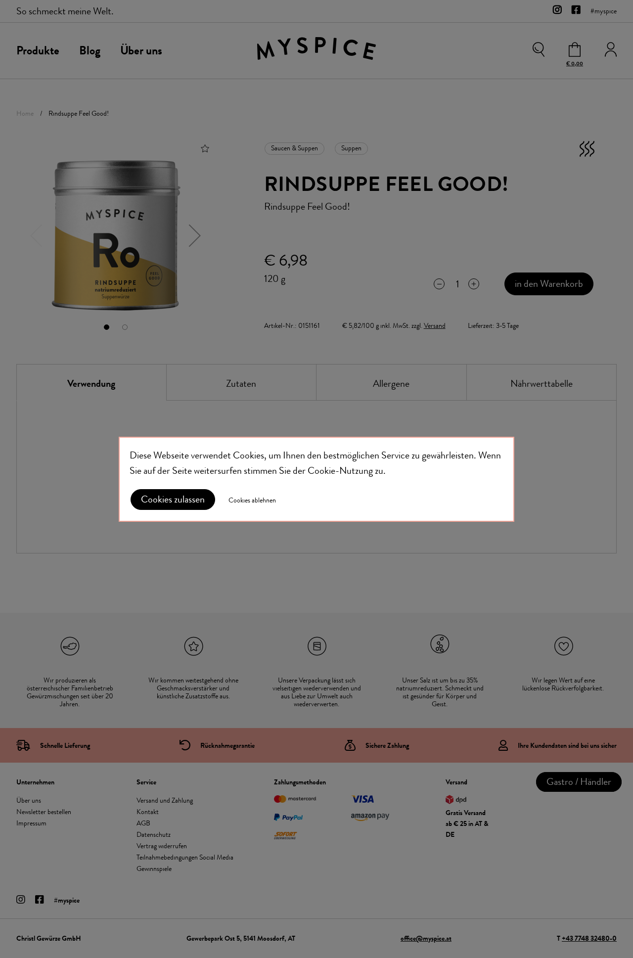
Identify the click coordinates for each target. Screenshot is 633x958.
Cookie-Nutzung (340, 470)
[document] (316, 479)
